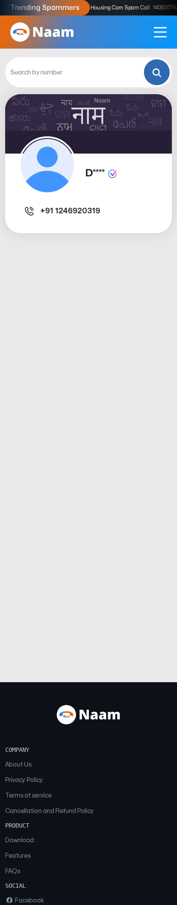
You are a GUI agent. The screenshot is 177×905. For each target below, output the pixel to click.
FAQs (12, 871)
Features (18, 856)
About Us (18, 764)
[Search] (157, 72)
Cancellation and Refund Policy (49, 811)
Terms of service (28, 795)
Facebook (29, 900)
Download (19, 840)
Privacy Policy (24, 780)
